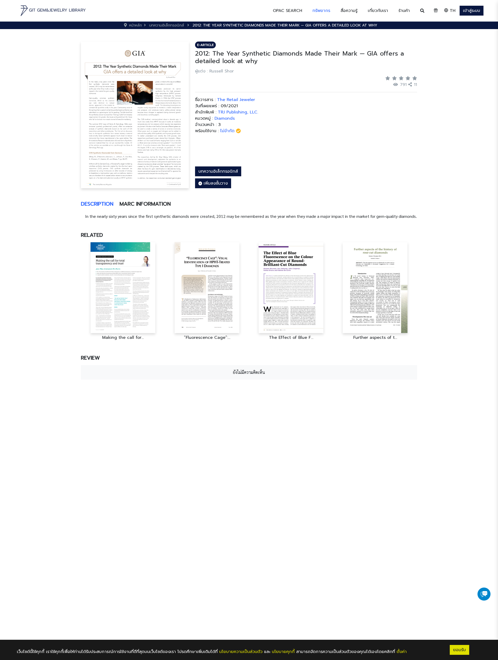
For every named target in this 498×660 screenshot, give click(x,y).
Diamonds (225, 118)
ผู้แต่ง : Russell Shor (214, 71)
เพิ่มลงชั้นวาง (215, 183)
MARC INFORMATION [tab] (145, 204)
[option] (123, 291)
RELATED (92, 235)
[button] (321, 10)
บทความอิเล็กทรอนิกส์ (218, 171)
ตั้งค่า (402, 652)
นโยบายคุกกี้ (283, 652)
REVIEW (90, 358)
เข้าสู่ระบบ (471, 11)
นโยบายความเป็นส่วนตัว (240, 652)
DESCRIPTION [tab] (97, 204)
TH (451, 11)
